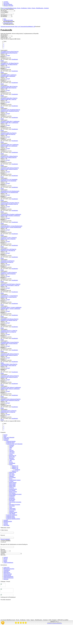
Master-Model (12, 485)
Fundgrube (5, 440)
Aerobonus (11, 445)
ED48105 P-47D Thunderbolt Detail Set (10, 111)
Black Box (11, 458)
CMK (10, 460)
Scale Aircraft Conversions (15, 502)
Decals (4, 436)
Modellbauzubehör (7, 521)
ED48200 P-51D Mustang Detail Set (9, 320)
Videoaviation (12, 508)
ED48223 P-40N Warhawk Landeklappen (10, 388)
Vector (10, 507)
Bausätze (5, 434)
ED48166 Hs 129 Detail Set (7, 262)
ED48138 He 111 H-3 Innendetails (8, 180)
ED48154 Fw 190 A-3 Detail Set (8, 238)
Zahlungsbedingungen (8, 577)
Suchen (6, 12)
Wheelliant (11, 511)
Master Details (12, 483)
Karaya (10, 478)
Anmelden (8, 540)
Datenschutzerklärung (8, 576)
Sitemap (5, 561)
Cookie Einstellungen (8, 562)
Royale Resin (12, 499)
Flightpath (11, 476)
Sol (10, 503)
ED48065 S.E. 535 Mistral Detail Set (9, 64)
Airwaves (11, 450)
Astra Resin (11, 452)
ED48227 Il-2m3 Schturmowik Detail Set (10, 400)
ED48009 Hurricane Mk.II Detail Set (9, 52)
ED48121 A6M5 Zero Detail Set (8, 134)
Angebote (5, 524)
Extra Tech (11, 473)
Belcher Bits (12, 456)
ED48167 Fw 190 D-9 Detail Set (8, 273)
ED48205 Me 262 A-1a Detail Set (8, 331)
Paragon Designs (13, 489)
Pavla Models (12, 490)
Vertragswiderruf (7, 575)
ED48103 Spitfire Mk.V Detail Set (8, 99)
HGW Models (12, 477)
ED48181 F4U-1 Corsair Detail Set (9, 297)
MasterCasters (12, 486)
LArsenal (11, 481)
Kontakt (5, 560)
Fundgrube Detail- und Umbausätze (14, 443)
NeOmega (11, 487)
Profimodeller (12, 495)
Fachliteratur (6, 438)
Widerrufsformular (7, 573)
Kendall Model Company (15, 480)
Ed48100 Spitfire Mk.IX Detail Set (8, 87)
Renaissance (12, 498)
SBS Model (11, 500)
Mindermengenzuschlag (8, 568)
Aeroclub (11, 446)
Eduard (10, 464)
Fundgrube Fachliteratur (11, 514)
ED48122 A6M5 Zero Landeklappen (9, 145)
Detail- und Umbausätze (8, 437)
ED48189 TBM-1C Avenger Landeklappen (10, 308)
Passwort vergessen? (5, 539)
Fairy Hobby (12, 474)
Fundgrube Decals (10, 442)
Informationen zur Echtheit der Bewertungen (54, 623)
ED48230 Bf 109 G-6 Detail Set (8, 412)
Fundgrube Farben (10, 516)
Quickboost (11, 496)
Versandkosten (14, 59)
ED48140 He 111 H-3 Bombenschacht (9, 192)
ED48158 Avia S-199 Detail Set (8, 250)
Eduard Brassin (12, 472)
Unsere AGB (6, 567)
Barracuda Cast (12, 455)
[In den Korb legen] (1, 548)
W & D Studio (12, 509)
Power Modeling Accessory (15, 494)
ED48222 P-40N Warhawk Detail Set (9, 377)
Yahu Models (12, 513)
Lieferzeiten (6, 571)
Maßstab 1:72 (15, 471)
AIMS (10, 447)
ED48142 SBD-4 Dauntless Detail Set (9, 204)
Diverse (11, 462)
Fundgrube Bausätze (11, 441)
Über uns (5, 558)
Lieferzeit (5, 557)
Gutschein (5, 520)
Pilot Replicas (12, 493)
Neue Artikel (6, 525)
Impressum (5, 579)
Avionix (11, 454)
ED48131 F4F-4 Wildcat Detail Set (8, 157)
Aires (10, 449)
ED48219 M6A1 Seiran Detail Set (8, 365)
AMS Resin (11, 451)
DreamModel (12, 463)
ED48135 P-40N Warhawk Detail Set (9, 169)
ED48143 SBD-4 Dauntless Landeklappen (10, 215)
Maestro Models (12, 482)
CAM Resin (12, 459)
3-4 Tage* (7, 55)
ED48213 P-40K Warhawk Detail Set (9, 355)
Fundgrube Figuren (10, 517)
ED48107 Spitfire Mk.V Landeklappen (9, 122)
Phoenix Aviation (13, 491)
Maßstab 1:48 (15, 468)
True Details (12, 505)
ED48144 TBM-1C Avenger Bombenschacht (11, 227)
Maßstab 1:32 (15, 467)
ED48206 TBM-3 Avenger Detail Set (9, 343)
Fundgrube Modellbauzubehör (13, 518)
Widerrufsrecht (6, 572)
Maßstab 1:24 (15, 465)
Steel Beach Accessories (14, 504)
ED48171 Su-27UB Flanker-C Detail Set (10, 285)
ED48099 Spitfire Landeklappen (8, 76)
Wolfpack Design (13, 512)
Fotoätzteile (17, 469)
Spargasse (5, 522)
